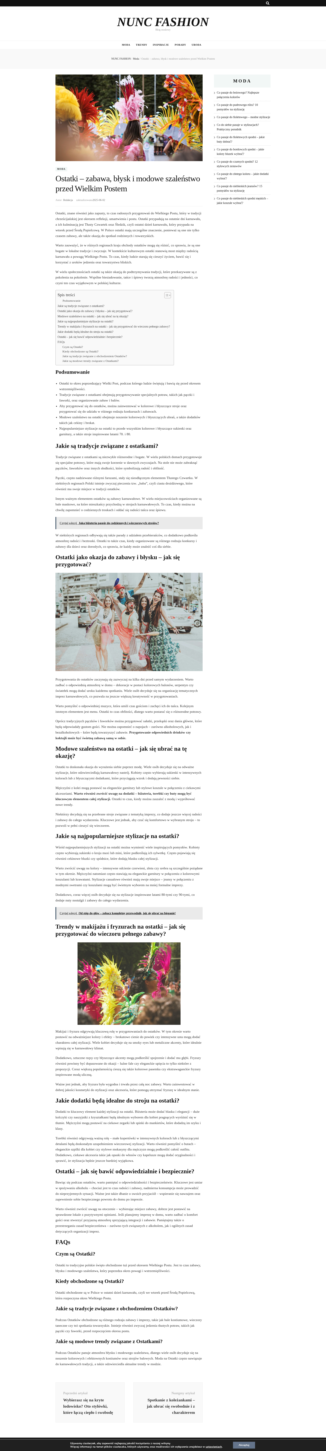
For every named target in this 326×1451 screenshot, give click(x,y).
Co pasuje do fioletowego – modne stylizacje (243, 117)
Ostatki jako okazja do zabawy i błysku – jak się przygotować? (95, 311)
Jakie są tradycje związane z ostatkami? (81, 306)
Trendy (141, 44)
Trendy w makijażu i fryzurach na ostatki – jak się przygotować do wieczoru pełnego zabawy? (114, 326)
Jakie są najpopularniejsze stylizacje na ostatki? (85, 321)
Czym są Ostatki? (72, 346)
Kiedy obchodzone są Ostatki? (80, 351)
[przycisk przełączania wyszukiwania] (267, 3)
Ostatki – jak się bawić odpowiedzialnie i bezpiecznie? (90, 337)
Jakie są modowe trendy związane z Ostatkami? (90, 360)
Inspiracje (161, 44)
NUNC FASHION (163, 22)
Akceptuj (244, 1445)
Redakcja (68, 200)
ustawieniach (214, 1447)
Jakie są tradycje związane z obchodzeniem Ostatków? (94, 356)
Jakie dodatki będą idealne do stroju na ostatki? (85, 332)
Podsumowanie (72, 300)
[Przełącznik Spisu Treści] (165, 295)
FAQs (61, 342)
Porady (180, 44)
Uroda (196, 44)
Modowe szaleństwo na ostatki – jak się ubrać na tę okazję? (93, 316)
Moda (126, 44)
